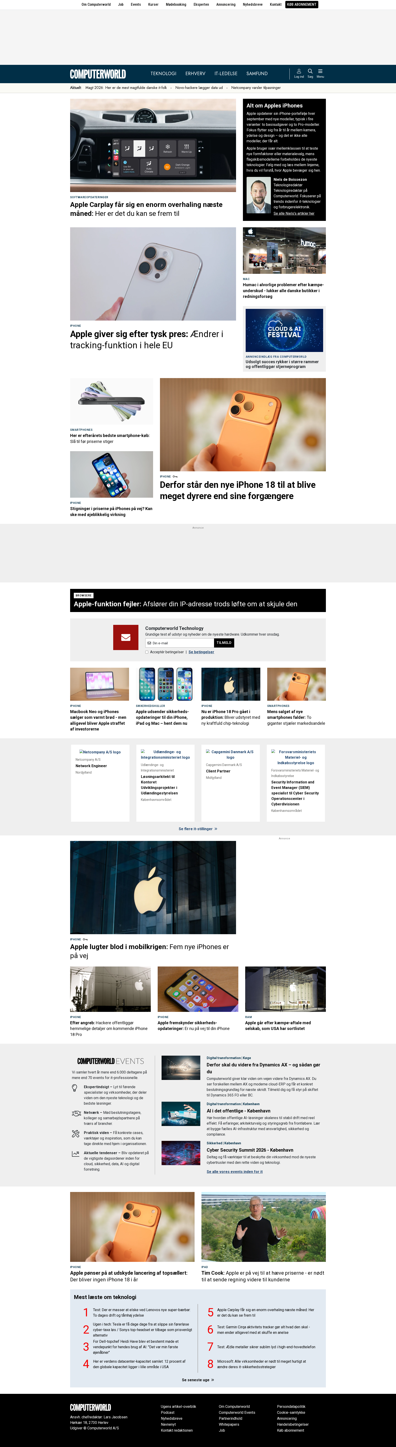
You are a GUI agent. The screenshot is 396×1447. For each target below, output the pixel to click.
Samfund (257, 73)
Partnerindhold (230, 1418)
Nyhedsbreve (253, 4)
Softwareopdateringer (89, 197)
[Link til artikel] (153, 145)
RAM (248, 1017)
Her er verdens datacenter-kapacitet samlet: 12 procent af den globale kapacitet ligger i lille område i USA (139, 1364)
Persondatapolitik (291, 1406)
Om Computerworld (96, 4)
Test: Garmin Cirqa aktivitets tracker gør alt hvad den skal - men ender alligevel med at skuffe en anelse (263, 1330)
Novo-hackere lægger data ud (199, 87)
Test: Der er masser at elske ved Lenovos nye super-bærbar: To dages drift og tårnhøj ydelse (141, 1313)
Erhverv (195, 73)
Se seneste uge (196, 1380)
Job (121, 4)
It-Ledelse (225, 73)
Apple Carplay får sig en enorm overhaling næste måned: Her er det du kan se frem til (265, 1313)
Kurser (153, 4)
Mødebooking (176, 4)
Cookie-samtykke (291, 1412)
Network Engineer (91, 766)
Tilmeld (224, 643)
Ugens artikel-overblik (178, 1406)
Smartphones (81, 429)
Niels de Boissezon (290, 179)
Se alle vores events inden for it (235, 1172)
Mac (246, 279)
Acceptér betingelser (167, 652)
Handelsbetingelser (293, 1424)
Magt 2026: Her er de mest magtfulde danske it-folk (126, 87)
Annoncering (226, 4)
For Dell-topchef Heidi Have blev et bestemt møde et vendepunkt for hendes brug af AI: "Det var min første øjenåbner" (136, 1347)
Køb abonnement (301, 4)
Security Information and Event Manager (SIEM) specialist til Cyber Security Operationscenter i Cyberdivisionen (295, 793)
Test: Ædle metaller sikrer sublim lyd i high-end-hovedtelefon (266, 1347)
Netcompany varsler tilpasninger (256, 87)
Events (136, 4)
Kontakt (276, 4)
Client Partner (218, 771)
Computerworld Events (237, 1412)
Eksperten (201, 4)
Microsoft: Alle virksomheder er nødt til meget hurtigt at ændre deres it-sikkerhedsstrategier (261, 1364)
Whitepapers (229, 1424)
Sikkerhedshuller (150, 706)
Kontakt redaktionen (177, 1430)
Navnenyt (168, 1424)
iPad (204, 1267)
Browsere (84, 595)
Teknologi (163, 73)
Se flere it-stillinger (196, 829)
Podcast (167, 1412)
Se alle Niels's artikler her (294, 213)
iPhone (75, 325)
